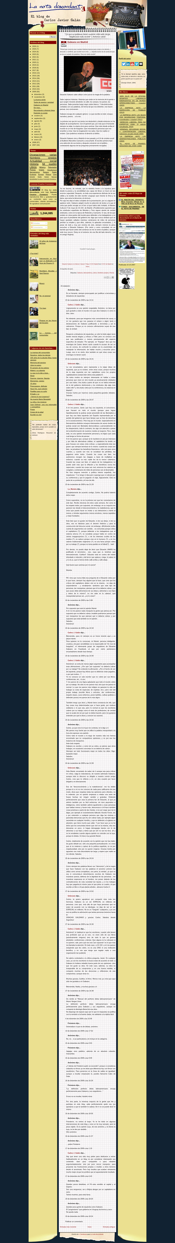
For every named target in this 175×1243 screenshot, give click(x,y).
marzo (36, 134)
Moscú (41, 283)
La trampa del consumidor (40, 352)
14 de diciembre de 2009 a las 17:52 (79, 1031)
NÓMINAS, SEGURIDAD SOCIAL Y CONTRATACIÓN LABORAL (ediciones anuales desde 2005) (132, 131)
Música (42, 167)
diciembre (38, 94)
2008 (34, 142)
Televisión (52, 167)
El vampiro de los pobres (39, 368)
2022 (34, 57)
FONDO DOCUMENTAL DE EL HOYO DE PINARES (132, 208)
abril (36, 132)
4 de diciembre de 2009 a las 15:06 (78, 1019)
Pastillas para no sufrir (38, 391)
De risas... (37, 108)
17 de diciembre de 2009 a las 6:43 (78, 1176)
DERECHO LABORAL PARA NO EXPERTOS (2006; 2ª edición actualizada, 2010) (132, 124)
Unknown (71, 364)
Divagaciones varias (43, 154)
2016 (34, 73)
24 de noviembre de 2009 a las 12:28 (79, 763)
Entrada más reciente (68, 1227)
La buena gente (40, 100)
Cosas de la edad (36, 412)
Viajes (41, 170)
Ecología (33, 174)
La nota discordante (96, 1234)
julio (36, 124)
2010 (34, 89)
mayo (36, 129)
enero (36, 140)
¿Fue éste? (34, 253)
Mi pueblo (49, 164)
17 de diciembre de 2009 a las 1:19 (78, 1148)
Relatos (46, 172)
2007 (34, 145)
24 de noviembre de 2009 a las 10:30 (79, 656)
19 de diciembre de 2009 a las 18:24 (79, 1216)
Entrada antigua (109, 1227)
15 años (33, 383)
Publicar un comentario (74, 1221)
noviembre (38, 97)
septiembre (38, 118)
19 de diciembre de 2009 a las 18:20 (79, 1199)
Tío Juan (42, 308)
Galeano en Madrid (41, 105)
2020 (34, 62)
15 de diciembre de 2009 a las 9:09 (78, 1058)
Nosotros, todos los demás (40, 355)
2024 (34, 52)
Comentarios (37, 227)
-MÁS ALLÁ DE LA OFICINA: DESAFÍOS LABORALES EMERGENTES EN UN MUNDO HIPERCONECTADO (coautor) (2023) (132, 100)
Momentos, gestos (37, 381)
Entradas (36, 223)
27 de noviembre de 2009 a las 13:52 (79, 891)
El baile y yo (34, 394)
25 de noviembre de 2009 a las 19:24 (79, 858)
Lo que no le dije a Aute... (39, 373)
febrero (37, 137)
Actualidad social (43, 160)
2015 (34, 76)
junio (36, 126)
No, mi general (44, 296)
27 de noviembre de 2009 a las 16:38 (79, 991)
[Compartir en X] (110, 277)
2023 (34, 54)
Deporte (32, 177)
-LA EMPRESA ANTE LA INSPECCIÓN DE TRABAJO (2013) (132, 110)
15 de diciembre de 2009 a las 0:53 (78, 1043)
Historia (34, 164)
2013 (34, 81)
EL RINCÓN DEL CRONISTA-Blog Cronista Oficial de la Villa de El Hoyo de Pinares (132, 202)
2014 (34, 78)
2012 (34, 84)
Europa (41, 174)
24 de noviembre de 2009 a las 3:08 (79, 600)
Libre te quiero (35, 365)
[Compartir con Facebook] (113, 277)
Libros (33, 167)
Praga (32, 409)
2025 (34, 49)
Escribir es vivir (36, 415)
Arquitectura (52, 170)
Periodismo (53, 179)
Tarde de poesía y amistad (44, 102)
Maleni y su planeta (37, 370)
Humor (46, 177)
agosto (37, 121)
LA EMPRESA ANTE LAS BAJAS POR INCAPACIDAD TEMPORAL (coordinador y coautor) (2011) (132, 117)
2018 (34, 68)
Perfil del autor (125, 58)
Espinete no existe (41, 113)
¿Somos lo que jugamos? (40, 397)
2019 (34, 65)
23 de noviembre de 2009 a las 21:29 (79, 484)
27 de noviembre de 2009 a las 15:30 (79, 924)
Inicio (90, 1227)
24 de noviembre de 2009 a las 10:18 (79, 628)
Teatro (40, 177)
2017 (34, 70)
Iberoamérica (35, 172)
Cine (55, 174)
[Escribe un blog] (107, 277)
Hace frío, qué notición (38, 389)
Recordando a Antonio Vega (44, 110)
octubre (37, 116)
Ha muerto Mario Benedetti (40, 399)
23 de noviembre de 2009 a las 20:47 (79, 400)
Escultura (40, 179)
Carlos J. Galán (74, 305)
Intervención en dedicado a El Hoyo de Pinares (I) (48, 261)
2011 (34, 86)
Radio (54, 172)
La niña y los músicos (38, 402)
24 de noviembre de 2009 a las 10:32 (79, 720)
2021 (34, 60)
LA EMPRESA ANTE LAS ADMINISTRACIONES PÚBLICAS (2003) (132, 139)
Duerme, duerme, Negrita (40, 378)
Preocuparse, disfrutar (38, 386)
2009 (34, 92)
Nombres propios (43, 157)
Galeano (80, 273)
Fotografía (46, 179)
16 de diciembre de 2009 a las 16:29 (79, 1081)
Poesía (33, 170)
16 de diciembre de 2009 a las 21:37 (79, 1136)
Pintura (48, 174)
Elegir (32, 376)
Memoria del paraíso (38, 363)
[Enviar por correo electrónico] (105, 277)
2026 (34, 46)
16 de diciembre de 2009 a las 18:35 (79, 1113)
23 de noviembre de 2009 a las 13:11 (79, 300)
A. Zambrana (83, 1234)
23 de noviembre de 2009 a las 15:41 (79, 359)
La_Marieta (72, 489)
